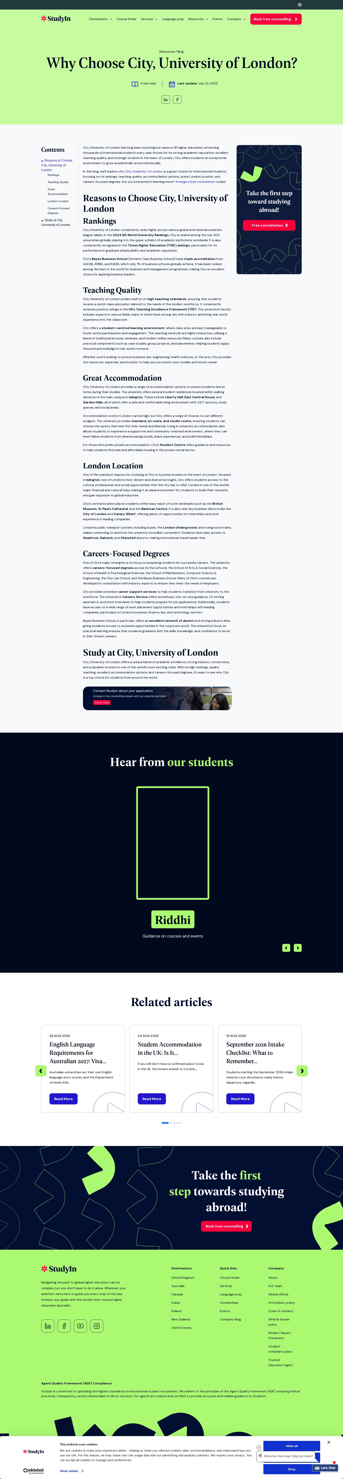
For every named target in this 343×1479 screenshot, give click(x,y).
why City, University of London (140, 171)
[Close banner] (329, 1442)
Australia (178, 1286)
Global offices (278, 1294)
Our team (275, 1286)
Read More (63, 1098)
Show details (69, 1471)
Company (234, 19)
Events (218, 19)
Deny (291, 1469)
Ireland (176, 1311)
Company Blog (230, 1319)
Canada (177, 1294)
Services (147, 19)
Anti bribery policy (281, 1303)
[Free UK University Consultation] (157, 709)
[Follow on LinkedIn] (47, 1326)
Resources (196, 19)
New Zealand (181, 1319)
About (273, 1278)
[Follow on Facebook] (64, 1326)
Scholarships (229, 1303)
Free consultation (267, 225)
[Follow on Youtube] (80, 1326)
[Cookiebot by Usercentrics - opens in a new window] (33, 1471)
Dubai (176, 1303)
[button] (298, 948)
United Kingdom (183, 1278)
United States (182, 1328)
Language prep (173, 19)
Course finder (127, 19)
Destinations (98, 19)
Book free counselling (272, 19)
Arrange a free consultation (195, 182)
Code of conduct (280, 1311)
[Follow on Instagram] (96, 1326)
